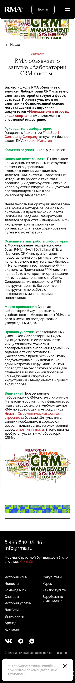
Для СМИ (12, 610)
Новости (12, 584)
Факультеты (52, 577)
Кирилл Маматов (38, 141)
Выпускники (14, 616)
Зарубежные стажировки (52, 599)
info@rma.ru (18, 548)
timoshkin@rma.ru (30, 429)
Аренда (10, 623)
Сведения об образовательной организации (36, 652)
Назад (15, 45)
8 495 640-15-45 (23, 542)
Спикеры (12, 597)
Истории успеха (18, 603)
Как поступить (54, 590)
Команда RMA (16, 590)
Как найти (28, 562)
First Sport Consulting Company (32, 135)
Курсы (47, 584)
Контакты (12, 629)
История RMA (16, 577)
